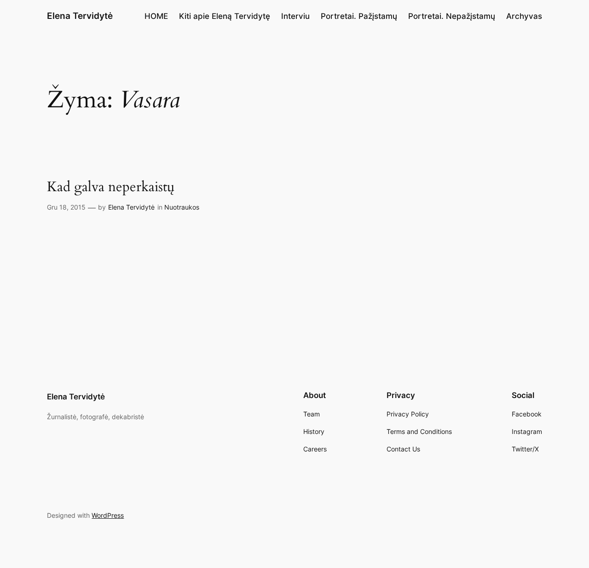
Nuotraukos (181, 207)
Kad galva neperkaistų (110, 187)
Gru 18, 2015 (66, 207)
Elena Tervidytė (80, 15)
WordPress (108, 515)
